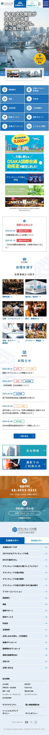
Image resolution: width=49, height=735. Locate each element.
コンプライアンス (30, 694)
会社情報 (6, 678)
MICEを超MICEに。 (10, 559)
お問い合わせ (8, 667)
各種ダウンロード (10, 642)
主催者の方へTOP (10, 547)
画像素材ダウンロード (11, 648)
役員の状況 (28, 687)
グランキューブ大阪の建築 (13, 579)
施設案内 (6, 598)
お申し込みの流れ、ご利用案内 (15, 636)
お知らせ (6, 661)
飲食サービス (8, 617)
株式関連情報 (6, 698)
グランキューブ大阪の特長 (13, 572)
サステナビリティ (9, 704)
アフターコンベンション (12, 591)
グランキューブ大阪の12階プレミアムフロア (20, 566)
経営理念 (27, 684)
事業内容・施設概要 (9, 687)
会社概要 (5, 684)
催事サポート (8, 610)
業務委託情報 (28, 691)
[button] (2, 73)
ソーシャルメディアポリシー (10, 711)
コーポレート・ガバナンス (11, 694)
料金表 (5, 623)
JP (39, 3)
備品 (4, 604)
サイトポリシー (31, 713)
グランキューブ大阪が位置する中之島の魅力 (20, 585)
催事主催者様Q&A (10, 655)
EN (39, 4)
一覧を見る (23, 436)
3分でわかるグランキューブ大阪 (15, 553)
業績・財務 (6, 691)
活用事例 (6, 629)
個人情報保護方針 (32, 704)
